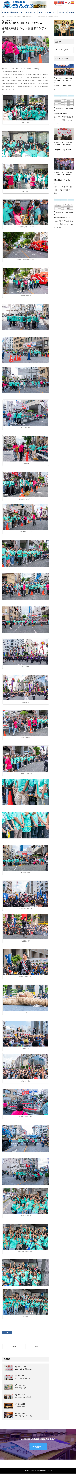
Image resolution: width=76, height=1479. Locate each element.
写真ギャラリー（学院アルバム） (31, 23)
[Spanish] (73, 2)
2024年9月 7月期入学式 (22, 1378)
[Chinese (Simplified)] (56, 2)
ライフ (53, 12)
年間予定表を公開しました (62, 217)
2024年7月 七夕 (20, 1388)
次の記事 (37, 1346)
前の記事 (14, 1346)
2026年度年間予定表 (60, 113)
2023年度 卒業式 (20, 1406)
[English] (62, 2)
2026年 (67, 78)
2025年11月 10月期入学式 (62, 150)
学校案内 (15, 12)
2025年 (67, 142)
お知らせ (6, 12)
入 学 (33, 12)
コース (25, 12)
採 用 (72, 12)
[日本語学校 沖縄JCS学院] (24, 4)
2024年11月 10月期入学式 (23, 1369)
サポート (43, 12)
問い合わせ (63, 12)
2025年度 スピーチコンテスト (63, 85)
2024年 (7, 23)
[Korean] (69, 2)
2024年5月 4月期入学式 (23, 1397)
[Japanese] (66, 2)
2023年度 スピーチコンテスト (24, 1416)
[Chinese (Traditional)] (59, 2)
